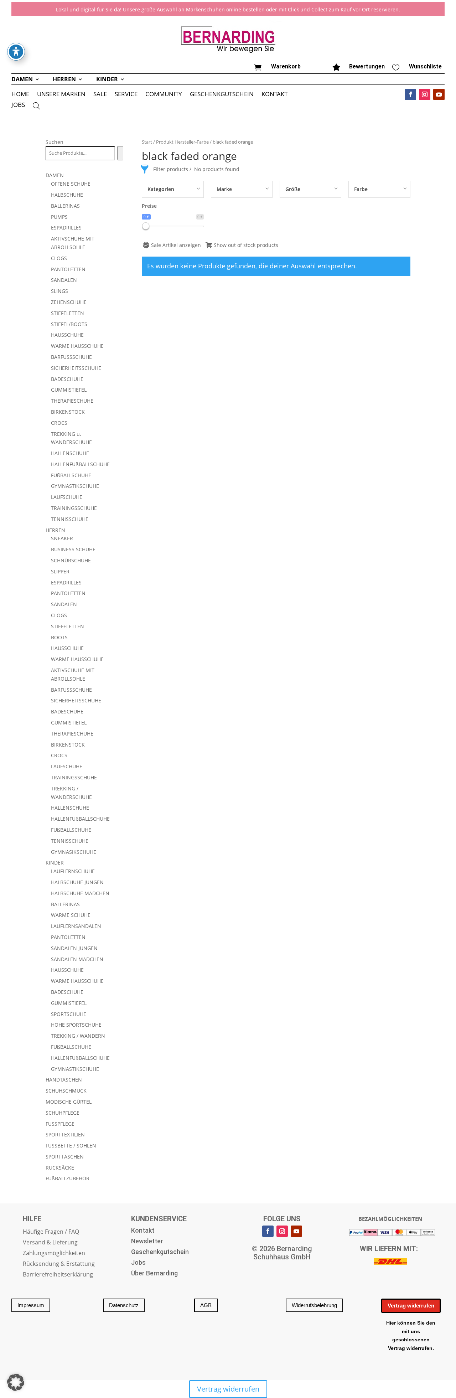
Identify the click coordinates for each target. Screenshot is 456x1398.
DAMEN (22, 80)
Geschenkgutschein (160, 1252)
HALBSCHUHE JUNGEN (77, 882)
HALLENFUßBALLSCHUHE (80, 464)
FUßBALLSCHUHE (71, 475)
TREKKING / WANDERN (78, 1035)
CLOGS (59, 258)
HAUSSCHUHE (67, 334)
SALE (100, 95)
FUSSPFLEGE (60, 1123)
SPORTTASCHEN (65, 1156)
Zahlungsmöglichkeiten (54, 1253)
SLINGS (59, 291)
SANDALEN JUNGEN (74, 948)
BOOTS (59, 637)
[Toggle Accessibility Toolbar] (16, 51)
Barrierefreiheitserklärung (58, 1275)
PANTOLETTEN (68, 269)
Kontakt (142, 1231)
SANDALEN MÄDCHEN (77, 959)
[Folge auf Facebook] (410, 94)
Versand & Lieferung (50, 1243)
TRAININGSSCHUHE (74, 508)
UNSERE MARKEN (61, 95)
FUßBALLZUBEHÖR (67, 1178)
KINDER (107, 80)
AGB (206, 1305)
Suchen (54, 142)
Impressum (30, 1305)
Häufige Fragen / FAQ (51, 1232)
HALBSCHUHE (67, 194)
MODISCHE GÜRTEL (69, 1101)
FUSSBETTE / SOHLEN (71, 1145)
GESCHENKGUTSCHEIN (222, 95)
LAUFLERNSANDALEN (76, 926)
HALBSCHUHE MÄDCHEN (80, 893)
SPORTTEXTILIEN (65, 1134)
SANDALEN (64, 280)
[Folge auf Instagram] (424, 94)
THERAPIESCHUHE (72, 400)
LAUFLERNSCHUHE (73, 871)
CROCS (59, 422)
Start (147, 142)
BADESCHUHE (67, 379)
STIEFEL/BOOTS (69, 324)
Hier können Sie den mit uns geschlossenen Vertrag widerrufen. (410, 1335)
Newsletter (147, 1242)
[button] (15, 1382)
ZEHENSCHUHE (69, 302)
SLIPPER (60, 571)
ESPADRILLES (66, 227)
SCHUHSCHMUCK (66, 1090)
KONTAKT (274, 95)
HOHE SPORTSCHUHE (76, 1024)
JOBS (18, 105)
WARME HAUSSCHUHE (77, 345)
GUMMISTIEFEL (69, 389)
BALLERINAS (65, 205)
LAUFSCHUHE (66, 497)
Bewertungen (367, 66)
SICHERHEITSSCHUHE (76, 368)
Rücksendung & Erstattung (59, 1264)
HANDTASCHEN (64, 1079)
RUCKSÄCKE (60, 1167)
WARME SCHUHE (70, 915)
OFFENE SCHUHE (70, 183)
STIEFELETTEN (67, 313)
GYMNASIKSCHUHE (73, 851)
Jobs (138, 1263)
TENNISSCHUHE (69, 519)
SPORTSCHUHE (68, 1014)
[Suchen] (120, 153)
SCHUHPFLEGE (62, 1112)
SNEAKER (62, 538)
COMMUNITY (163, 95)
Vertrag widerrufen (411, 1305)
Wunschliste (425, 66)
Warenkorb (286, 66)
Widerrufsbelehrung (314, 1305)
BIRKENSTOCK (68, 411)
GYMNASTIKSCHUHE (75, 486)
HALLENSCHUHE (70, 453)
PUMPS (59, 216)
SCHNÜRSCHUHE (71, 560)
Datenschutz (124, 1305)
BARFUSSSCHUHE (71, 357)
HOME (20, 95)
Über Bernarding (154, 1274)
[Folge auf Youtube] (439, 94)
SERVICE (126, 95)
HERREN (64, 80)
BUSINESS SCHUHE (73, 549)
